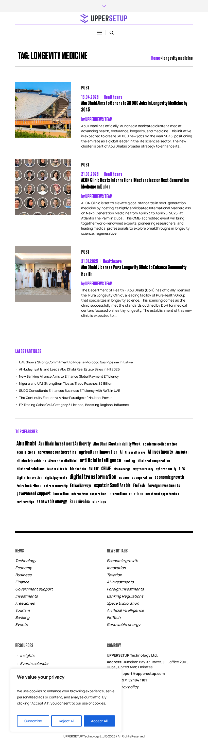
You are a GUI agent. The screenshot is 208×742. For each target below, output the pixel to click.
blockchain (78, 468)
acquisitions (25, 451)
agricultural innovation (98, 451)
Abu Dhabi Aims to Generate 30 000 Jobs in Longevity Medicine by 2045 (134, 106)
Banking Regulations (125, 596)
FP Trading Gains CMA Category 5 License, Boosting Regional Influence (74, 404)
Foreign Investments (125, 589)
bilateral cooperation (153, 460)
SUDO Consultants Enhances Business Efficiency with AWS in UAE (69, 390)
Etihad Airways (81, 485)
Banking (22, 617)
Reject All (66, 720)
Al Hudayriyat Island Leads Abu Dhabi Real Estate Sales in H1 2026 (69, 369)
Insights (27, 655)
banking (129, 460)
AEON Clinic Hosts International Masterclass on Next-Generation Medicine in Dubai (135, 183)
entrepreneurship (55, 485)
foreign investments (163, 485)
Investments (26, 596)
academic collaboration (160, 443)
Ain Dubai (182, 452)
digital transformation (93, 476)
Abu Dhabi (26, 443)
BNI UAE (94, 468)
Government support (34, 589)
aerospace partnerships (57, 452)
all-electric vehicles (31, 460)
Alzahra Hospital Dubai (62, 460)
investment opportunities (162, 493)
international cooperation (88, 493)
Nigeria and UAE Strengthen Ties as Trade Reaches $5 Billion (65, 383)
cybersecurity (166, 468)
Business (23, 575)
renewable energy (52, 501)
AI (121, 452)
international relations (126, 493)
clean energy (121, 468)
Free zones (25, 603)
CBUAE (106, 468)
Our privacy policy (122, 687)
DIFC (182, 468)
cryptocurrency (142, 468)
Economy (23, 567)
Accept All (99, 720)
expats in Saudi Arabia (112, 484)
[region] (66, 700)
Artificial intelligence (125, 610)
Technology (25, 560)
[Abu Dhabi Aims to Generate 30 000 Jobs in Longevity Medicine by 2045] (43, 110)
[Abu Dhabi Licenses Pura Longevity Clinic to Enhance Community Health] (43, 274)
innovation (61, 493)
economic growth (169, 476)
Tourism (22, 610)
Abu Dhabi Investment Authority (65, 443)
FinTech (139, 485)
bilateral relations (30, 468)
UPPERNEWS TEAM (98, 119)
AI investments (160, 451)
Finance (22, 582)
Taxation (114, 575)
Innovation (116, 567)
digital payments (56, 477)
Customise (33, 720)
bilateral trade (57, 468)
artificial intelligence (100, 459)
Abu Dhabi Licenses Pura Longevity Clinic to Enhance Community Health (134, 270)
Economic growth (122, 560)
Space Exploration (123, 603)
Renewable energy (123, 624)
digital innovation (29, 477)
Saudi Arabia (80, 501)
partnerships (25, 501)
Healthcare (113, 97)
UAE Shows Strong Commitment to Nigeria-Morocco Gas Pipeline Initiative (76, 362)
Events (21, 624)
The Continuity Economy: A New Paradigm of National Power (65, 397)
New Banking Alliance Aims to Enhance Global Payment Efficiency (69, 376)
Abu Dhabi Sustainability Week (116, 443)
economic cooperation (135, 477)
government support (33, 493)
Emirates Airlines (28, 485)
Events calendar (34, 663)
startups (99, 501)
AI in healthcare (135, 452)
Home (155, 57)
